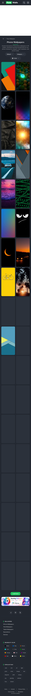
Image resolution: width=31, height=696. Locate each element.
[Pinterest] (15, 612)
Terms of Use (11, 691)
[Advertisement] (15, 20)
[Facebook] (11, 612)
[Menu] (3, 2)
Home (5, 689)
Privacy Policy (21, 689)
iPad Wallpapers (7, 626)
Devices (5, 634)
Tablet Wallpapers (8, 629)
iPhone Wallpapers (8, 624)
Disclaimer (20, 691)
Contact (13, 689)
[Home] (3, 38)
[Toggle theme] (28, 2)
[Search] (24, 2)
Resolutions (6, 632)
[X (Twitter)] (20, 612)
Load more (15, 593)
